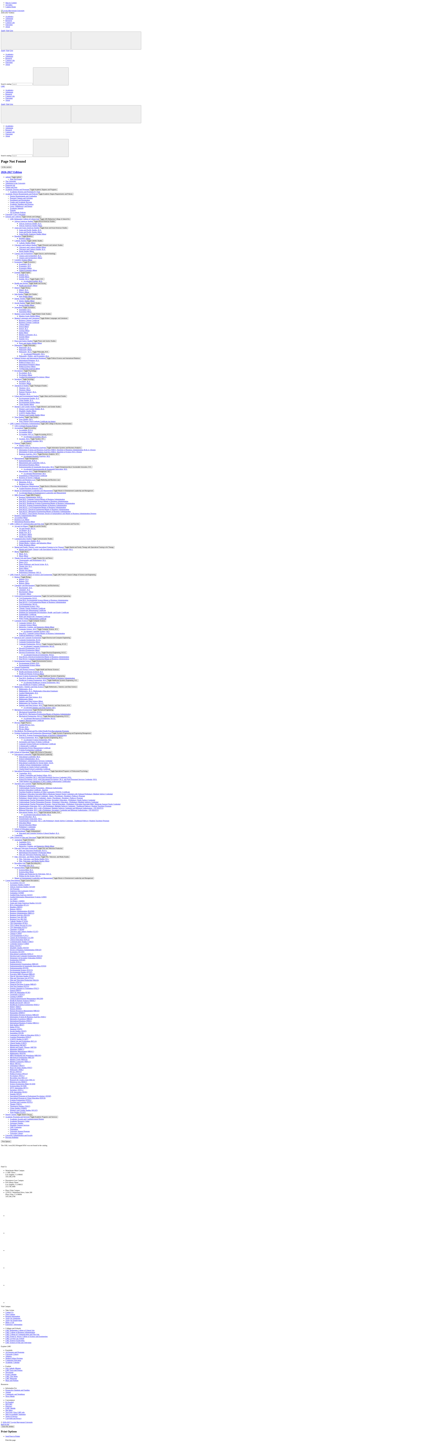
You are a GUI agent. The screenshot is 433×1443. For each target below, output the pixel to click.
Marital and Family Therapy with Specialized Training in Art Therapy (39, 547)
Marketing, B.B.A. (25, 482)
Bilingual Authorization (27, 786)
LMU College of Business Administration (25, 424)
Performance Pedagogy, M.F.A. (30, 572)
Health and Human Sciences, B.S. (31, 672)
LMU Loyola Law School (14, 1338)
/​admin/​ (8, 177)
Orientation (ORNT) (17, 1066)
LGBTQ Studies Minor (27, 413)
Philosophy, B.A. (25, 348)
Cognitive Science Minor (23, 260)
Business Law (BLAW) (18, 919)
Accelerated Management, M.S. (34, 474)
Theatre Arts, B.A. (25, 566)
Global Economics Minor (28, 270)
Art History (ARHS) (17, 901)
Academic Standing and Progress (21, 204)
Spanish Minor (24, 337)
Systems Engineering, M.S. (28, 737)
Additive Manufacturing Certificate (31, 720)
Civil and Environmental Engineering (27, 596)
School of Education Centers (24, 829)
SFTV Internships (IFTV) (19, 1088)
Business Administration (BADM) (22, 911)
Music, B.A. (23, 554)
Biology (17, 577)
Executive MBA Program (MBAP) (22, 974)
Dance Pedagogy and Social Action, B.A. (34, 564)
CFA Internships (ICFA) (18, 927)
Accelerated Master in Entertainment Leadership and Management (42, 493)
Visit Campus (10, 1314)
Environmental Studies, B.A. (29, 398)
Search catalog (6, 84)
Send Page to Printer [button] (12, 1436)
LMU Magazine (11, 1378)
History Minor (24, 292)
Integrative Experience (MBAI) (21, 1019)
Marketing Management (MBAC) (22, 1051)
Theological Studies (21, 386)
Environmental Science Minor (29, 665)
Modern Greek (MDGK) (19, 1059)
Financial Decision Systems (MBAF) (23, 984)
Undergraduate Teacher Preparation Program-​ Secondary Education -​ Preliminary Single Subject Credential (57, 800)
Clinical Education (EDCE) (20, 940)
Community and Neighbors (15, 1394)
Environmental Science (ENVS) (21, 970)
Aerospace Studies (16, 1123)
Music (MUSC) (15, 1064)
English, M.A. (24, 279)
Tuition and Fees (11, 187)
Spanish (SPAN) (16, 1094)
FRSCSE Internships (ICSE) (20, 992)
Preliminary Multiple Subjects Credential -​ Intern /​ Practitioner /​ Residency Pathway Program (52, 796)
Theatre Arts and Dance (22, 558)
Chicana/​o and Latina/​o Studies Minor (32, 247)
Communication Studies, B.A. (29, 541)
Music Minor (23, 556)
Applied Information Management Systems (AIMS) (28, 897)
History (17, 288)
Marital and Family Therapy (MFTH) (23, 1047)
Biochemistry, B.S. (25, 588)
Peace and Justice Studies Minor (30, 343)
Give (11, 30)
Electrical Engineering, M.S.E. (30, 652)
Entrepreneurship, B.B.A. (28, 461)
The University (10, 181)
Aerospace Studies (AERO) (20, 885)
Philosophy (18, 345)
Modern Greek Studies (22, 314)
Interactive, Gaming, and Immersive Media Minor (36, 627)
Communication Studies (22, 539)
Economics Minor (25, 268)
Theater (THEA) (16, 1104)
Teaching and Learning (22, 784)
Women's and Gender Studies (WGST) (24, 1110)
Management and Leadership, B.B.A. (32, 463)
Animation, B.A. (25, 842)
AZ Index (8, 5)
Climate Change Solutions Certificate (32, 608)
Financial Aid (10, 185)
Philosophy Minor (25, 350)
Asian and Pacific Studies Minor (30, 232)
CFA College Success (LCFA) (21, 925)
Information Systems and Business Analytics (30, 448)
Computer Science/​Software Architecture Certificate (37, 744)
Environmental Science (22, 661)
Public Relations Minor (27, 545)
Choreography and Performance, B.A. (32, 560)
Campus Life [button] (10, 23)
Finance (17, 443)
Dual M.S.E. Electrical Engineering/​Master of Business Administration (44, 509)
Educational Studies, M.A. (28, 812)
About (7, 27)
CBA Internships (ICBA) (19, 923)
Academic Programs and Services (17, 1117)
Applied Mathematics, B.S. (28, 693)
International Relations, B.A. (29, 360)
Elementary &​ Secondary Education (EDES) (26, 958)
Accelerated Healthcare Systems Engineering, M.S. (41, 683)
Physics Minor (24, 729)
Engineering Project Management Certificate (35, 748)
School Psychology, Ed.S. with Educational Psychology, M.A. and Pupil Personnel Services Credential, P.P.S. (58, 779)
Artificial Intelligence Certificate (30, 635)
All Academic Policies (18, 212)
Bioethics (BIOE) (16, 907)
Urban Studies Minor (26, 404)
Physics (17, 723)
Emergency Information (13, 1324)
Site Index (9, 1410)
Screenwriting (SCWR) (18, 1086)
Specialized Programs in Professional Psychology (32, 771)
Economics (18, 262)
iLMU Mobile (10, 1408)
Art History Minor (25, 534)
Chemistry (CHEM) (17, 929)
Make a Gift (9, 1322)
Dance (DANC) (15, 946)
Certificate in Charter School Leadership (33, 767)
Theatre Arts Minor (26, 570)
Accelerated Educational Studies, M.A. (37, 815)
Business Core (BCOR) (18, 917)
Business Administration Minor (25, 516)
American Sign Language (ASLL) (22, 891)
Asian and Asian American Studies (26, 228)
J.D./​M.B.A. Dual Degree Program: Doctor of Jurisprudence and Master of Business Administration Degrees (57, 513)
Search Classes (10, 1114)
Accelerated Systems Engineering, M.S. (37, 740)
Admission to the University (15, 183)
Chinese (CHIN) (16, 933)
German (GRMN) (16, 996)
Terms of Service (11, 1416)
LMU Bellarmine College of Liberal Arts (24, 219)
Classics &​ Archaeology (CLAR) (22, 938)
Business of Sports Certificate (29, 478)
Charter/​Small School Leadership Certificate (34, 769)
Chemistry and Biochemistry (24, 585)
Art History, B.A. (25, 530)
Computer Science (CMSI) (19, 944)
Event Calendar (10, 1374)
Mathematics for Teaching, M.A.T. (31, 703)
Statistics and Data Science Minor (31, 701)
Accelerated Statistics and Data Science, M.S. (39, 708)
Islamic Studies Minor (27, 301)
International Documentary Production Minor (35, 853)
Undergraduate (19, 831)
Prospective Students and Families (17, 1390)
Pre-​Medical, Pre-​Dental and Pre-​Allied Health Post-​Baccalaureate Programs (41, 731)
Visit (7, 30)
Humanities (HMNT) (17, 1013)
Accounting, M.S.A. (26, 434)
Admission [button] (9, 19)
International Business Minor (29, 465)
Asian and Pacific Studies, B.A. (30, 230)
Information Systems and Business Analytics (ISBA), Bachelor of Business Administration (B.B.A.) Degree (57, 450)
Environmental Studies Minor (29, 402)
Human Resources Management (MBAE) (25, 1011)
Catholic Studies (20, 241)
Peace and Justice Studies (23, 341)
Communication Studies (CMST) (21, 942)
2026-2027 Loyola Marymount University (18, 1422)
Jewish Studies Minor (26, 305)
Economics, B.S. (25, 266)
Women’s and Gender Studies (25, 407)
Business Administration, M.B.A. (31, 497)
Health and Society (21, 283)
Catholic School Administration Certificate (34, 765)
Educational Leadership (22, 754)
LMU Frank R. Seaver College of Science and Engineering (31, 575)
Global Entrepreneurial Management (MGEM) (26, 999)
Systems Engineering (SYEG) (20, 1100)
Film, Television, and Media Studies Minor (34, 861)
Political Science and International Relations (30, 358)
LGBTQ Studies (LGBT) (19, 1039)
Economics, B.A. (25, 264)
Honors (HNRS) (16, 1009)
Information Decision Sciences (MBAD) (24, 1015)
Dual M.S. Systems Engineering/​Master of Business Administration (43, 505)
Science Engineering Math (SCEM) (22, 1084)
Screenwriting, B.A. (26, 870)
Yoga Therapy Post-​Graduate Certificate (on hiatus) (37, 421)
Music (16, 552)
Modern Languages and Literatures (26, 318)
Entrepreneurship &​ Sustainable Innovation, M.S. (36, 467)
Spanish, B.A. (24, 339)
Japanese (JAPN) (16, 1029)
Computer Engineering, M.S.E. (30, 644)
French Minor (24, 327)
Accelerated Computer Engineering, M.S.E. (39, 646)
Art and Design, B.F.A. (27, 528)
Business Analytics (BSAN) (20, 915)
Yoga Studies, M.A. (26, 419)
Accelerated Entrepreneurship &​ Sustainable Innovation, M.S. (45, 469)
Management (19, 458)
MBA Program (19, 495)
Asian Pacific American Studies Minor (32, 234)
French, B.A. (23, 329)
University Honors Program (20, 1131)
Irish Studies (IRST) (17, 1025)
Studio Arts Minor (25, 537)
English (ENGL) (16, 962)
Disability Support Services (19, 1125)
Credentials (18, 835)
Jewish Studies (19, 303)
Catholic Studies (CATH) (19, 921)
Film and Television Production (25, 848)
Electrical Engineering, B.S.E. (29, 648)
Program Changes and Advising (21, 198)
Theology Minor (25, 390)
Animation (18, 840)
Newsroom (9, 1372)
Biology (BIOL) (16, 909)
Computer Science (21, 621)
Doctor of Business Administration (26, 486)
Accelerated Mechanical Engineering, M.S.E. (39, 718)
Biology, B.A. (24, 579)
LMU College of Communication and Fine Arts (27, 524)
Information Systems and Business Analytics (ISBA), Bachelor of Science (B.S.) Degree (50, 452)
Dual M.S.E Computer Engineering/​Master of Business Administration (44, 659)
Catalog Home (10, 7)
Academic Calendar (12, 1362)
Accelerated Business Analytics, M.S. (36, 456)
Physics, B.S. (23, 727)
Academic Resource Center (19, 1121)
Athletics (8, 1356)
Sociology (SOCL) (16, 1090)
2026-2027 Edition (11, 172)
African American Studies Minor (30, 226)
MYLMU (8, 1404)
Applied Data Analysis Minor (29, 369)
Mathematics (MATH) (18, 1053)
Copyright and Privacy (13, 1418)
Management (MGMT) (18, 1045)
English (17, 272)
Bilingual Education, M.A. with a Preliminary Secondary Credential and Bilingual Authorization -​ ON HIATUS (59, 810)
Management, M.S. (26, 471)
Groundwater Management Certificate (32, 610)
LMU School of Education (19, 752)
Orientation (14, 1129)
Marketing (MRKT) (17, 1049)
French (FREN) (15, 990)
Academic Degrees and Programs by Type (25, 192)
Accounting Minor (25, 432)
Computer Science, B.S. (27, 623)
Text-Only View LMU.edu (15, 1412)
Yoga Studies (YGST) (18, 1112)
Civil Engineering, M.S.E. (28, 604)
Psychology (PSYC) (17, 1076)
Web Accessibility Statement (15, 1414)
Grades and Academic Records (21, 202)
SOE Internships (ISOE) (18, 1092)
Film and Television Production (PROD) (24, 980)
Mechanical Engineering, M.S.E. (30, 716)
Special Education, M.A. (28, 817)
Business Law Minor (26, 484)
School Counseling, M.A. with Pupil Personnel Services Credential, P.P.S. (45, 777)
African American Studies (23, 221)
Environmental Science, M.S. (29, 606)
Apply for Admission (12, 1318)
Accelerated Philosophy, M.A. (34, 354)
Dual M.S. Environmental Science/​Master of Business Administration (43, 501)
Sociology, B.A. (24, 381)
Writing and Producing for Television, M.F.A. (35, 874)
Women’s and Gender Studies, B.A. (31, 409)
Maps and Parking (11, 1380)
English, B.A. (24, 275)
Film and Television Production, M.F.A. (33, 855)
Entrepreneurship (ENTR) (19, 968)
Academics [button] (9, 16)
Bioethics (17, 236)
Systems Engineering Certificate (30, 750)
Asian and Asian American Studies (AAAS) (25, 903)
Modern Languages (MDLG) (20, 1062)
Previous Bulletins (11, 1137)
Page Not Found (16, 179)
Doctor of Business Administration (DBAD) (25, 950)
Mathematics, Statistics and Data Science (28, 687)
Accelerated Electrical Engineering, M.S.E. (38, 655)
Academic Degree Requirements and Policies (21, 194)
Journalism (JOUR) (17, 1033)
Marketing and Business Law (24, 480)
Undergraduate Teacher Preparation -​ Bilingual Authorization (40, 788)
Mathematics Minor (26, 699)
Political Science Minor (27, 366)
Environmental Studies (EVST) (21, 972)
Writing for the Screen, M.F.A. (30, 876)
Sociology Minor (25, 383)
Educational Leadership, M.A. (29, 757)
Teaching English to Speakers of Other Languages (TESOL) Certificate (44, 792)
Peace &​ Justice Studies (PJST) (21, 1068)
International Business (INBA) (21, 1021)
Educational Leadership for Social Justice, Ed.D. (36, 763)
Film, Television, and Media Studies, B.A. (34, 859)
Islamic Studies (19, 299)
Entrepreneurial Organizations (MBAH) (24, 964)
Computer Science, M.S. (27, 629)
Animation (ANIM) (17, 893)
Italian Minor (23, 333)
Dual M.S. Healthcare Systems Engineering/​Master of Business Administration (47, 503)
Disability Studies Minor (27, 411)
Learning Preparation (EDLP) (20, 1037)
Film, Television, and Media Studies (27, 857)
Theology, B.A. (24, 388)
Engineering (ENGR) (17, 960)
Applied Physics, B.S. (27, 725)
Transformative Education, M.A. (30, 819)
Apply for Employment (13, 1320)
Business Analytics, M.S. (28, 454)
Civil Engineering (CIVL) (19, 936)
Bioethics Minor (24, 238)
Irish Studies (18, 294)
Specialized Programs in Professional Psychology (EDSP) (30, 1096)
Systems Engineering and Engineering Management (32, 733)
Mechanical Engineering (23, 710)
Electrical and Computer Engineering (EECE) (26, 956)
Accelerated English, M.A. (33, 281)
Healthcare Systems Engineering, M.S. (32, 680)
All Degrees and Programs (14, 1352)
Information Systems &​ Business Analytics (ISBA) (28, 1017)
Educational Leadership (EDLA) (21, 954)
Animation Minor (25, 844)
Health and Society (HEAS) (20, 1003)
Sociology (18, 379)
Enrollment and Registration (20, 200)
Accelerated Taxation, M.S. (33, 441)
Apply (3, 30)
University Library (16, 1133)
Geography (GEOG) (17, 994)
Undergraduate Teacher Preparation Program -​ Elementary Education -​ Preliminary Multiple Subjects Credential (58, 802)
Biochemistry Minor (26, 592)
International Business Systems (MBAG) (24, 1023)
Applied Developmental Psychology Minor (34, 377)
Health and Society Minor (28, 286)
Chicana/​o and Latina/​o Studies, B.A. (32, 249)
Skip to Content (11, 3)
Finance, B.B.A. (25, 445)
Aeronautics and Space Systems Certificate (34, 742)
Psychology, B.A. (25, 373)
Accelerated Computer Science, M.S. (36, 631)
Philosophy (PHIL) (17, 1070)
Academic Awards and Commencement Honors (27, 1119)
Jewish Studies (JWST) (18, 1031)
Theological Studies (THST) (20, 1106)
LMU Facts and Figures (13, 1370)
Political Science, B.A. (27, 362)
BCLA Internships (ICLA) (19, 905)
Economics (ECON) (17, 952)
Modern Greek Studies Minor (29, 316)
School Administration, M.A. (29, 759)
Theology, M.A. (24, 394)
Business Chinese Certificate (29, 320)
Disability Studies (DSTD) (19, 948)
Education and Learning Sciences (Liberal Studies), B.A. (39, 833)
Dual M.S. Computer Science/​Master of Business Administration (42, 499)
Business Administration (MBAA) (22, 913)
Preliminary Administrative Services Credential (35, 761)
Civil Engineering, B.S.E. (28, 598)
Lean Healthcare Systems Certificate (32, 685)
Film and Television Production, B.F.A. (33, 851)
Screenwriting (19, 868)
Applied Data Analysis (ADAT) (21, 895)
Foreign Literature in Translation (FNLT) (24, 988)
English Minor (24, 277)
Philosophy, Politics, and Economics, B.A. (34, 356)
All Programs (14, 889)
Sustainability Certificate (27, 614)
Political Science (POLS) (19, 1074)
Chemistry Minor (25, 594)
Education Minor (25, 823)
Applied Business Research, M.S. (31, 488)
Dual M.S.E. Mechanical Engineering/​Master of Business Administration (45, 511)
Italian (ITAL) (15, 1027)
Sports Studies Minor (26, 251)
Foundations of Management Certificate (33, 476)
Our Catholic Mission (13, 1368)
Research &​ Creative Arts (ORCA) (22, 1080)
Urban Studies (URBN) (18, 1108)
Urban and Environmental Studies (26, 396)
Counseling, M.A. (25, 773)
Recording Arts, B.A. (26, 865)
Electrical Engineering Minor (29, 650)
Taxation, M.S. (24, 439)
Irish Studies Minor (26, 296)
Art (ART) (13, 899)
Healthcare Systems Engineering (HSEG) (24, 1005)
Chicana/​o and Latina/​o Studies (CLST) (24, 931)
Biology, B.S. (24, 581)
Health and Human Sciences (24, 669)
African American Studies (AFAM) (22, 887)
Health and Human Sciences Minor (31, 674)
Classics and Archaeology (23, 253)
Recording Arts (19, 863)
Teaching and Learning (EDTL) (21, 1102)
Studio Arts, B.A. (25, 532)
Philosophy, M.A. (25, 352)
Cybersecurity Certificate (28, 746)
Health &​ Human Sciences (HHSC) (22, 1001)
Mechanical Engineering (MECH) (22, 1057)
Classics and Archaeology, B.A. (30, 256)
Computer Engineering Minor (29, 642)
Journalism (18, 307)
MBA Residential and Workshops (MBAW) (25, 1055)
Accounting (18, 428)
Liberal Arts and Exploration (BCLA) (23, 1041)
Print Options (6, 1141)
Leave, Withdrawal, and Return (21, 206)
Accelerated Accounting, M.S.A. (35, 437)
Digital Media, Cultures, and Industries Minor (35, 543)
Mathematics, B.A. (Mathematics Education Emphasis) (38, 691)
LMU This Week (11, 1376)
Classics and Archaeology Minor (30, 258)
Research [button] (8, 21)
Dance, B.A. (23, 562)
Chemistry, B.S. (24, 590)
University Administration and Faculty (19, 1135)
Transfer (13, 210)
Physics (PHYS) (16, 1072)
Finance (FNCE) (16, 982)
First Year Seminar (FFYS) (19, 986)
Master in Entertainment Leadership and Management (33, 491)
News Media (10, 1396)
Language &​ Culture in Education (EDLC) (25, 1035)
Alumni (8, 1392)
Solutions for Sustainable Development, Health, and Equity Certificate (44, 612)
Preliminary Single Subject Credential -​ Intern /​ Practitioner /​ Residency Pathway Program (51, 798)
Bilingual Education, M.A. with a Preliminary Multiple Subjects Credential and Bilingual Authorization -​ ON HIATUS (61, 808)
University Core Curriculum (15, 214)
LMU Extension (16, 1127)
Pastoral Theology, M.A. (28, 392)
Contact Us (9, 1312)
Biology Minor (24, 583)
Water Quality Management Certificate (32, 618)
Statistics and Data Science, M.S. (30, 705)
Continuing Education (13, 1360)
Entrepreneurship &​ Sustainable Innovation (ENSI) (28, 966)
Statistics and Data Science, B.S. (30, 697)
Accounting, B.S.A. (26, 430)
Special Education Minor (28, 825)
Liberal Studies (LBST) (18, 1043)
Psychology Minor (25, 375)
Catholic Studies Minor (27, 243)
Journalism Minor (25, 312)
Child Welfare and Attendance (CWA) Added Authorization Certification (45, 781)
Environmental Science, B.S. (29, 663)
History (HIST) (15, 1007)
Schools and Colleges (13, 217)
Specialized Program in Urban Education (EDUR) (28, 1098)
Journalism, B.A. (25, 310)
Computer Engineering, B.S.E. (30, 640)
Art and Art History (21, 526)
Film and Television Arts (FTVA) (22, 978)
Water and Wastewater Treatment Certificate (34, 616)
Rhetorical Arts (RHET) (18, 1082)
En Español (9, 1402)
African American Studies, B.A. (30, 224)
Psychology (18, 371)
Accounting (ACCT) (17, 883)
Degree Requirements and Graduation (23, 196)
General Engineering (21, 667)
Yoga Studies (19, 417)
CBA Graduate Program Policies (26, 426)
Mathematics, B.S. (25, 695)
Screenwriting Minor (26, 872)
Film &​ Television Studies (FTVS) (22, 976)
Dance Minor (23, 568)
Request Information (12, 1316)
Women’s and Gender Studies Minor (32, 415)
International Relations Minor (29, 364)
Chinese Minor (24, 324)
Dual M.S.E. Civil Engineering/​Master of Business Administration (42, 507)
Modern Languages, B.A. (28, 335)
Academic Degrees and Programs (17, 189)
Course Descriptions (12, 880)
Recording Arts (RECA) (18, 1078)
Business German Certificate (29, 322)
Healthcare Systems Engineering (26, 676)
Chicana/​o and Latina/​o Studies (25, 245)
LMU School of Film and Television (23, 837)
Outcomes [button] (9, 25)
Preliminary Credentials (27, 827)
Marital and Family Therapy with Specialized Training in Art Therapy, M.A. (46, 549)
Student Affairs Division (14, 1358)
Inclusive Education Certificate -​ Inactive (33, 790)
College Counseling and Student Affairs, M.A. (35, 775)
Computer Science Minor (28, 625)
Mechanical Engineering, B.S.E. (30, 712)
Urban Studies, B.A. (26, 400)
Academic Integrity (17, 208)
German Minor (24, 331)
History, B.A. (24, 290)
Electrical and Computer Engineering (27, 638)
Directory (8, 1406)
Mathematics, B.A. (25, 689)
